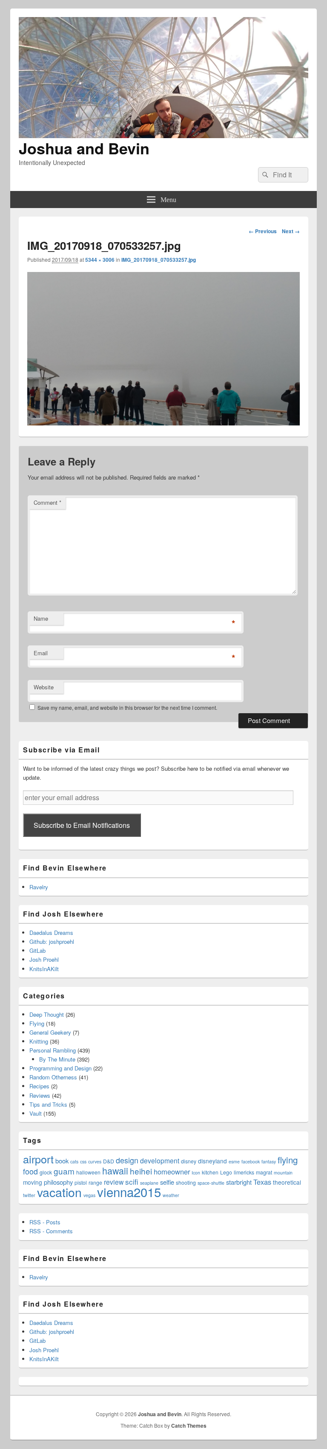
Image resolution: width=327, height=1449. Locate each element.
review (113, 1181)
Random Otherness (53, 1077)
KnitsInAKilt (44, 969)
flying (288, 1159)
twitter (29, 1195)
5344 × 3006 (100, 259)
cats (74, 1161)
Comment (47, 502)
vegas (89, 1195)
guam (64, 1171)
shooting (186, 1182)
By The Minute (57, 1059)
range (95, 1182)
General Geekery (50, 1032)
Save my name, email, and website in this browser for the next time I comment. (127, 707)
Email (41, 653)
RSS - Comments (51, 1231)
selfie (167, 1181)
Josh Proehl (44, 959)
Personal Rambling (52, 1050)
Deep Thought (46, 1014)
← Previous (263, 231)
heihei (141, 1171)
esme (234, 1161)
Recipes (39, 1086)
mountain (283, 1172)
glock (46, 1172)
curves (94, 1161)
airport (38, 1158)
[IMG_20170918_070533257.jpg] (163, 423)
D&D (108, 1161)
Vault (35, 1113)
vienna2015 (129, 1191)
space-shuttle (211, 1183)
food (30, 1171)
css (83, 1161)
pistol (81, 1182)
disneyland (212, 1161)
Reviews (39, 1095)
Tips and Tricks (48, 1104)
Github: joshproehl (51, 941)
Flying (36, 1023)
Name (41, 618)
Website (44, 687)
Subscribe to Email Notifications (82, 825)
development (159, 1160)
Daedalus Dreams (51, 932)
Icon (196, 1172)
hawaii (115, 1170)
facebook (250, 1161)
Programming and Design (60, 1068)
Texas (262, 1182)
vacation (59, 1191)
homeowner (172, 1171)
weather (171, 1195)
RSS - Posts (44, 1222)
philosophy (58, 1181)
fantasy (268, 1161)
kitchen (210, 1172)
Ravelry (38, 887)
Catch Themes (189, 1425)
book (62, 1160)
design (127, 1160)
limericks (244, 1172)
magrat (264, 1172)
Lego (226, 1172)
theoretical (287, 1182)
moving (32, 1182)
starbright (239, 1181)
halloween (88, 1172)
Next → (291, 231)
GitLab (37, 950)
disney (188, 1161)
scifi (131, 1181)
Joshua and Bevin (84, 148)
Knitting (38, 1041)
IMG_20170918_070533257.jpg (158, 259)
